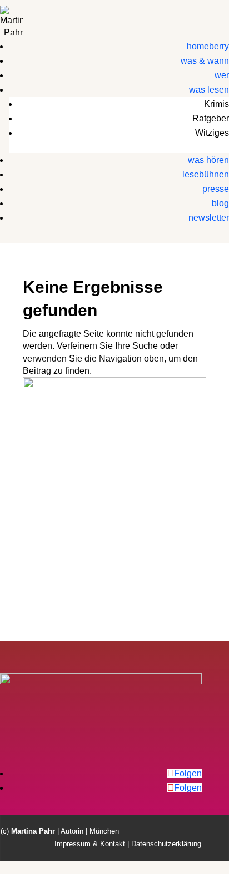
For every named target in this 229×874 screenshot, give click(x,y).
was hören (208, 160)
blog (220, 203)
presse (215, 189)
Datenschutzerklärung (166, 844)
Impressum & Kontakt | (91, 844)
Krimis (216, 104)
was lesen (209, 89)
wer (222, 75)
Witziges (212, 133)
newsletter (208, 217)
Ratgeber (210, 118)
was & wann (205, 60)
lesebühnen (205, 174)
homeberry (208, 46)
